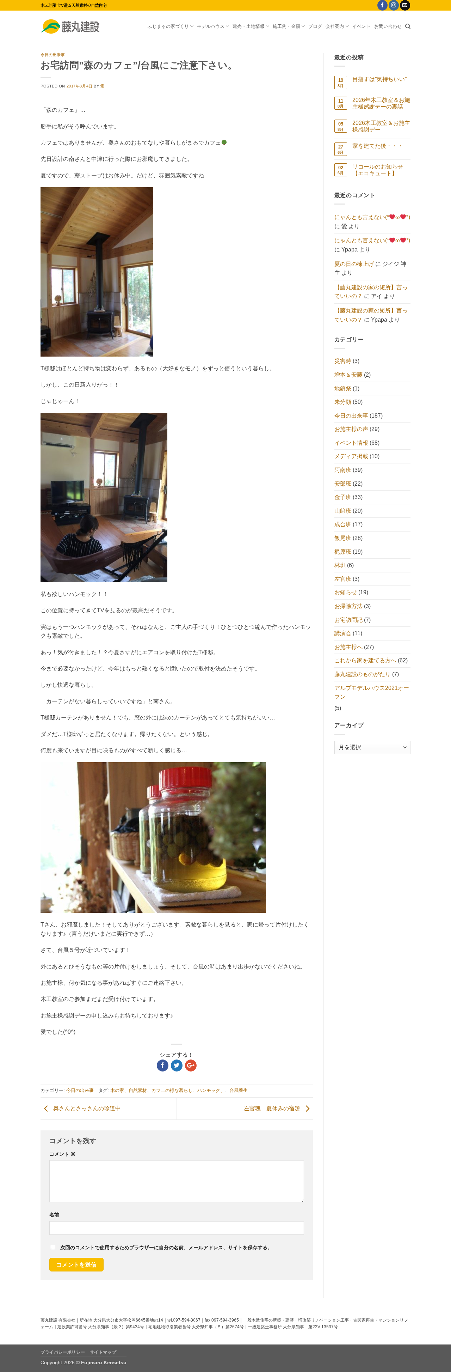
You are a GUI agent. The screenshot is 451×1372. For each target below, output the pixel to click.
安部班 (342, 484)
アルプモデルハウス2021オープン (371, 692)
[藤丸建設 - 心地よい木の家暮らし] (76, 26)
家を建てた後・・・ (377, 146)
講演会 (342, 633)
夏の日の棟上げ (354, 264)
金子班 (342, 497)
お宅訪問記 (348, 620)
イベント (361, 26)
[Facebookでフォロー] (382, 5)
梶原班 (342, 552)
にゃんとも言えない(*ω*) (372, 217)
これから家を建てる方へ (365, 660)
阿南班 (342, 470)
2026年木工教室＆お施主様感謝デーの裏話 (381, 103)
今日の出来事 (53, 55)
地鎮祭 (342, 388)
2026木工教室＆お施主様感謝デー (381, 126)
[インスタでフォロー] (394, 5)
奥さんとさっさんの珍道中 (86, 1108)
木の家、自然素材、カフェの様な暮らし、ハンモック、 (167, 1090)
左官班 (342, 579)
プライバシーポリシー (63, 1352)
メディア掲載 (351, 456)
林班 (340, 565)
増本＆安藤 (348, 375)
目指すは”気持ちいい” (379, 79)
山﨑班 (342, 511)
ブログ (315, 26)
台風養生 (238, 1090)
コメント (62, 1154)
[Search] (407, 26)
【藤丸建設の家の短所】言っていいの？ (371, 291)
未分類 (342, 402)
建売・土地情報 (249, 26)
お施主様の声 (351, 429)
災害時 (342, 361)
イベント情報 (351, 443)
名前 (54, 1215)
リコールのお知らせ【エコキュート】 (377, 170)
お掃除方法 (348, 606)
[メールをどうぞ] (405, 5)
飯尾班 (342, 538)
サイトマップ (103, 1352)
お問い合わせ (388, 26)
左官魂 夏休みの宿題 (273, 1108)
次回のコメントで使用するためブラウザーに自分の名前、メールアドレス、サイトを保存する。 (166, 1247)
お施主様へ (348, 647)
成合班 (342, 524)
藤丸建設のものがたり (362, 674)
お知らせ (345, 592)
